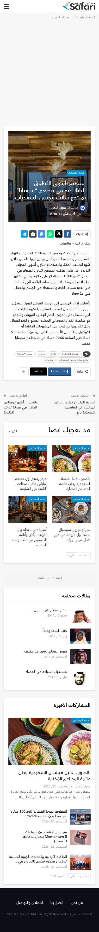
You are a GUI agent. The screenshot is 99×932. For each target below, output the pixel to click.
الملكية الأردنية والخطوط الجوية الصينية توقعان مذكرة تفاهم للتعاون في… (38, 859)
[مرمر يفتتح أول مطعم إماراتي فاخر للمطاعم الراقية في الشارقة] (27, 458)
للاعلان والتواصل (29, 903)
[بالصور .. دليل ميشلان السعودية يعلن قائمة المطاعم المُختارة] (71, 458)
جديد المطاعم (76, 172)
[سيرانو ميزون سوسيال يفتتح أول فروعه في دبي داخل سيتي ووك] (71, 509)
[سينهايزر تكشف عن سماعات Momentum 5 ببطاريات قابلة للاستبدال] (80, 837)
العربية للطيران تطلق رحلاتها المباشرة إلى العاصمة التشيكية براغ (74, 407)
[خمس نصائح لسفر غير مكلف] (80, 656)
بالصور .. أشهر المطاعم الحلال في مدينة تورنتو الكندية (20, 407)
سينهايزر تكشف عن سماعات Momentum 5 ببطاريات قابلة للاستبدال (45, 836)
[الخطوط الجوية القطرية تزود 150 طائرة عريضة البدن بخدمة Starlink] (80, 817)
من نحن (77, 903)
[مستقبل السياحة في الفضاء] (80, 677)
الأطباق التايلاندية (70, 354)
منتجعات (49, 360)
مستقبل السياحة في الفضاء (46, 672)
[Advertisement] (49, 72)
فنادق (53, 354)
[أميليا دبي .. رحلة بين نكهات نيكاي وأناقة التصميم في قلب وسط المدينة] (27, 509)
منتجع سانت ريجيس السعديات (73, 360)
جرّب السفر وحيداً (55, 631)
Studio (34, 914)
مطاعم (41, 354)
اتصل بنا (56, 903)
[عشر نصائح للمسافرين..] (80, 615)
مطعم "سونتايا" (24, 354)
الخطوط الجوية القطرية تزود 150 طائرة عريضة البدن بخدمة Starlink (39, 814)
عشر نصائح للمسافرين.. (49, 610)
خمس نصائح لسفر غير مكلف (45, 651)
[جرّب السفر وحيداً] (80, 636)
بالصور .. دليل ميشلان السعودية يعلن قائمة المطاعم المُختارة (54, 775)
